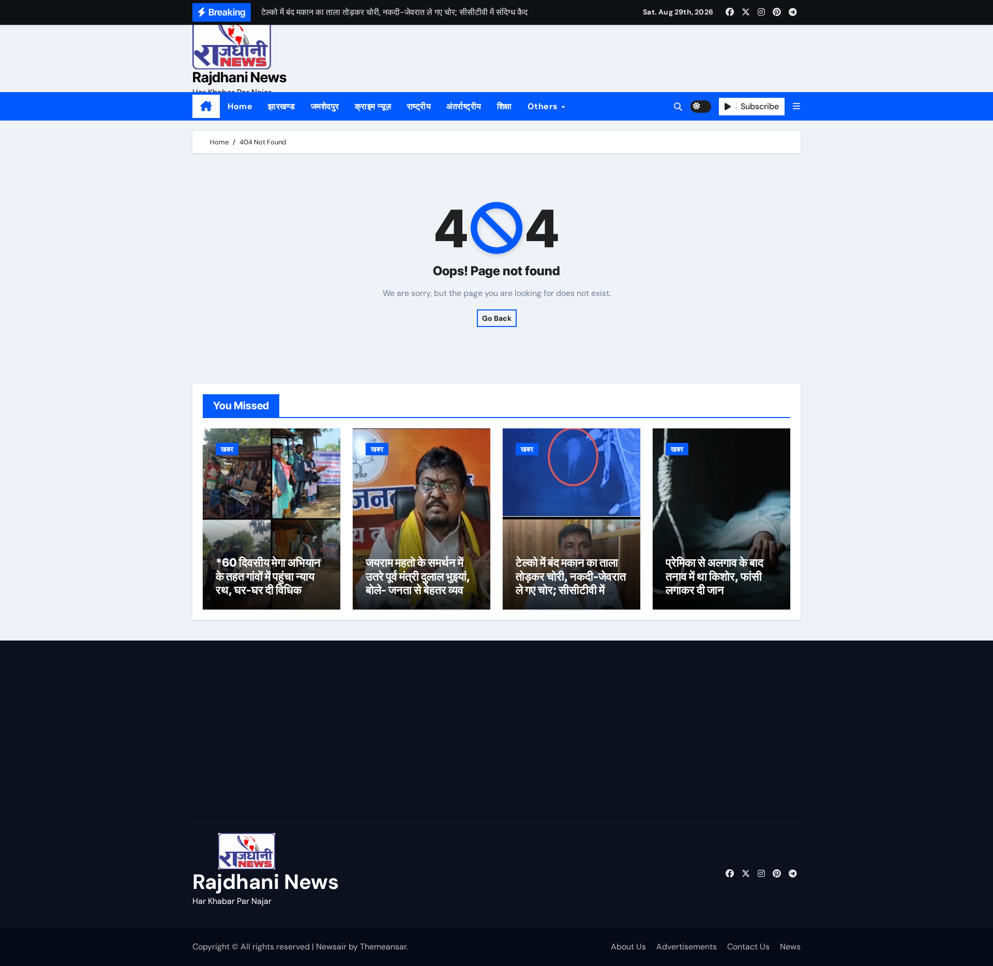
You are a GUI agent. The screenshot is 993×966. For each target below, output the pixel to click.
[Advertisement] (291, 733)
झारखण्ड (281, 106)
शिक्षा (504, 106)
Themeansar (383, 946)
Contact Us (748, 946)
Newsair (331, 946)
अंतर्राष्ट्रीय (464, 106)
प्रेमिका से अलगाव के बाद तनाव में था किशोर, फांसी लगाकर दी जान (714, 576)
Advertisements (686, 946)
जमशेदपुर (325, 106)
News (790, 946)
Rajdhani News (239, 77)
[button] (796, 106)
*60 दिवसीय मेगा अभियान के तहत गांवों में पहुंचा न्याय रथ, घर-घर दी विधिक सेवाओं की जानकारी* (268, 583)
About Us (628, 946)
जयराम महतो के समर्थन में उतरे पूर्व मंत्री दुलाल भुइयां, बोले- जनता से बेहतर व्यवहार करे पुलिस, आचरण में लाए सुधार (421, 590)
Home (240, 106)
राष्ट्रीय (419, 106)
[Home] (206, 106)
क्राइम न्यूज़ (373, 106)
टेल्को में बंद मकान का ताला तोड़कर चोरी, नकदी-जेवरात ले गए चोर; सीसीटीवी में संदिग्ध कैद (571, 583)
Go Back (496, 318)
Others (544, 106)
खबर (227, 449)
